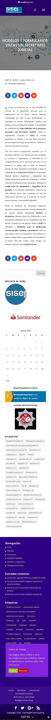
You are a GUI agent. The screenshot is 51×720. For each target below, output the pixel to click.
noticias (28, 499)
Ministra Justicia (13, 495)
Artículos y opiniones (16, 562)
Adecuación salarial (35, 441)
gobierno (11, 477)
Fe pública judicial (14, 472)
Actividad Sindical (14, 558)
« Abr (7, 380)
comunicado (25, 459)
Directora (11, 468)
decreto (10, 463)
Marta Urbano (13, 490)
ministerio (28, 490)
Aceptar (13, 670)
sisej (22, 517)
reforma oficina (25, 504)
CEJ (22, 454)
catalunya (11, 454)
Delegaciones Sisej (15, 565)
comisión (11, 459)
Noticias (10, 551)
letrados (33, 486)
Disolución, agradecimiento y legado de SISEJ (26, 577)
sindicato (11, 517)
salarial (22, 513)
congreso (39, 459)
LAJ (23, 486)
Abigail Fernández (14, 441)
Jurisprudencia (13, 481)
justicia (27, 481)
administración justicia (16, 450)
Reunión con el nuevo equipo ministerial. (24, 594)
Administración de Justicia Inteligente (22, 445)
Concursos (11, 554)
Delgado (22, 463)
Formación (31, 472)
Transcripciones (14, 526)
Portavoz (40, 499)
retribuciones (27, 508)
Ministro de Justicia (32, 495)
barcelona (34, 450)
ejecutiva (24, 468)
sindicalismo (35, 513)
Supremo (32, 517)
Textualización (29, 522)
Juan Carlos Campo (28, 477)
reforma (10, 504)
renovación (12, 508)
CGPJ (31, 454)
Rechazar (23, 670)
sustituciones (12, 522)
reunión (10, 513)
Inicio (9, 547)
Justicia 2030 (12, 486)
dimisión (34, 463)
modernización (13, 499)
